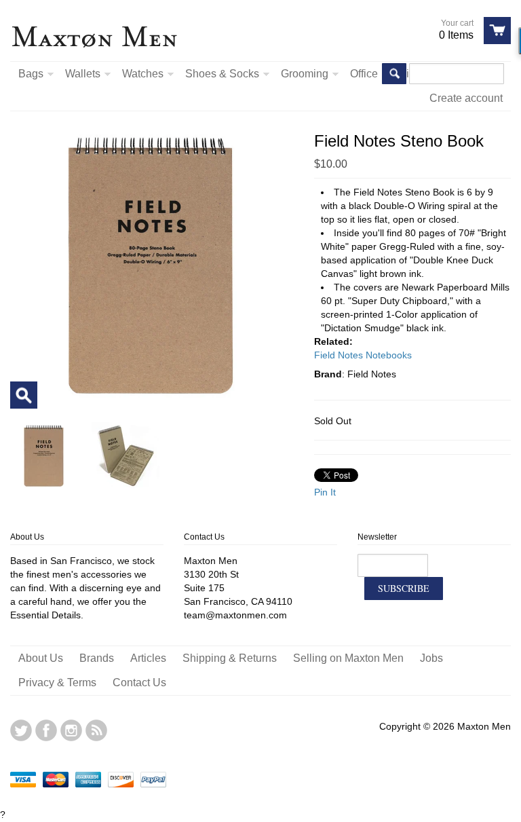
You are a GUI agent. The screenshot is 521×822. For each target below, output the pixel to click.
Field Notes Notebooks (363, 355)
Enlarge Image (23, 395)
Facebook (46, 730)
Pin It (325, 492)
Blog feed (96, 730)
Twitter (21, 730)
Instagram (71, 730)
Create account (466, 98)
